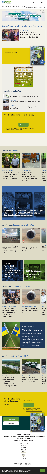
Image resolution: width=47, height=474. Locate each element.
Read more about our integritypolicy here (14, 129)
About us (23, 449)
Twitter (23, 456)
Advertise (40, 7)
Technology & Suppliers (10, 6)
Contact (23, 451)
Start (3, 6)
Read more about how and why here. (19, 471)
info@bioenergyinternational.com (23, 440)
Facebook (23, 458)
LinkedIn (23, 454)
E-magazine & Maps (29, 7)
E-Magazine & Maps (11, 419)
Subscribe (36, 7)
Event (44, 7)
